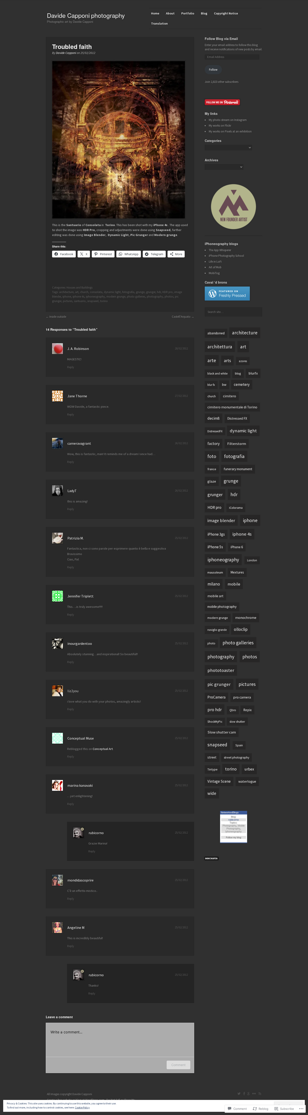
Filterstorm (236, 443)
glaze (211, 481)
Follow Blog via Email (221, 38)
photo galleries (136, 296)
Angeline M (76, 927)
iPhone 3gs (216, 534)
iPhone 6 (237, 547)
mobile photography (222, 606)
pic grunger (219, 684)
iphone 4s (78, 296)
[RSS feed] (259, 1093)
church (84, 292)
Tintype (212, 769)
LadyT (72, 490)
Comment (178, 1065)
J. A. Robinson (78, 348)
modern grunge (115, 296)
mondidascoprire (80, 880)
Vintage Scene (219, 781)
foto (211, 456)
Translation (159, 23)
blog (238, 373)
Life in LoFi (215, 262)
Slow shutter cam (221, 732)
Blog (204, 13)
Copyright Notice (226, 13)
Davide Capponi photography (86, 15)
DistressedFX (215, 431)
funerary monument (238, 469)
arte (211, 360)
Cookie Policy (82, 1107)
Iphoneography (233, 831)
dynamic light (112, 292)
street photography (236, 757)
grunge (140, 292)
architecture (66, 292)
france (211, 469)
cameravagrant (79, 443)
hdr (159, 292)
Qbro (233, 710)
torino (104, 301)
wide (211, 793)
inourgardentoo (79, 643)
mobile (234, 584)
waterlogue (247, 781)
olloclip (241, 629)
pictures (67, 301)
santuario (80, 301)
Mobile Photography (235, 827)
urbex (249, 769)
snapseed (93, 301)
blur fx (211, 385)
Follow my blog (233, 837)
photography (155, 296)
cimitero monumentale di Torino (232, 407)
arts (227, 360)
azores (243, 361)
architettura (219, 347)
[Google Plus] (248, 1093)
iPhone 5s (215, 546)
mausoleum (215, 572)
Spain (239, 745)
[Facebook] (244, 1093)
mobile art (215, 596)
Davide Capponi (66, 53)
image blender (221, 520)
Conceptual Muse (80, 738)
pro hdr (214, 709)
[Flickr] (254, 1093)
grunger (150, 292)
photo (211, 643)
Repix (247, 710)
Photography (229, 825)
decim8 (213, 418)
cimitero (229, 396)
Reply (70, 367)
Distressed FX (237, 418)
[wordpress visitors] (211, 859)
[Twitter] (239, 1093)
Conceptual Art (103, 749)
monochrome (245, 617)
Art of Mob (215, 267)
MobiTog (214, 273)
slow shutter (237, 721)
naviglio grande (217, 630)
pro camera (242, 697)
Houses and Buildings (79, 287)
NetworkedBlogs (230, 812)
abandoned (216, 333)
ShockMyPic (214, 722)
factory (213, 443)
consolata (96, 292)
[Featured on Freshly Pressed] (227, 299)
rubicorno (96, 832)
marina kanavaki (80, 785)
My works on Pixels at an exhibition (230, 131)
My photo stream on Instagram (228, 120)
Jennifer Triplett (80, 596)
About (170, 13)
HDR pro (167, 292)
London (252, 560)
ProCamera (216, 697)
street (211, 757)
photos (169, 296)
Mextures (237, 572)
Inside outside (57, 317)
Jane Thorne (77, 396)
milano (213, 584)
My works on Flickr (220, 125)
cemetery (242, 384)
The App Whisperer (220, 250)
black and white (217, 373)
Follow (213, 70)
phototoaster (220, 670)
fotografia (128, 292)
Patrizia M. (75, 538)
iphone (66, 296)
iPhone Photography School (226, 256)
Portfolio (187, 13)
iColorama (236, 508)
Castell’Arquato (181, 317)
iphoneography (95, 296)
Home (155, 13)
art (76, 292)
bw (224, 384)
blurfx (253, 373)
